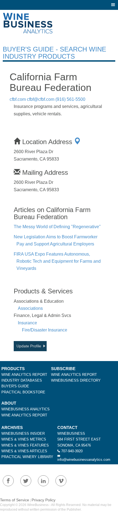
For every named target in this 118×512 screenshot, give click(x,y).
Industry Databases (21, 380)
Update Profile (28, 346)
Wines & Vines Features (25, 445)
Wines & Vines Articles (24, 451)
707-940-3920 (72, 451)
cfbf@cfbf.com (40, 99)
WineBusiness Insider (23, 433)
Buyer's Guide (15, 386)
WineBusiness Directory (76, 380)
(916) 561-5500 (70, 99)
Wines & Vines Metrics (23, 439)
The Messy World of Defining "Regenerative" (57, 226)
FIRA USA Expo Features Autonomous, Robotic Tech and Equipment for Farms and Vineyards (57, 261)
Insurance (27, 323)
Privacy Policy (43, 500)
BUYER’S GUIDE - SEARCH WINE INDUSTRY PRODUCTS (54, 52)
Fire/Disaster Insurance (44, 330)
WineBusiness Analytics (25, 409)
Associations (30, 308)
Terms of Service (14, 500)
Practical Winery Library (27, 457)
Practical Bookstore (23, 392)
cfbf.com (18, 99)
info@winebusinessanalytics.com (83, 459)
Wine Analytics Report (24, 375)
